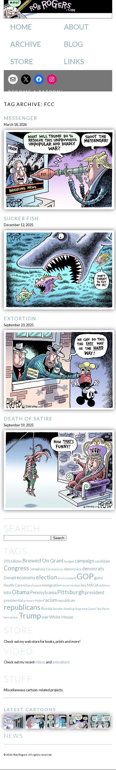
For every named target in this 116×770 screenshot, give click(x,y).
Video (18, 651)
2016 (8, 561)
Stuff (18, 678)
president (94, 592)
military (104, 585)
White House (61, 616)
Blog (73, 44)
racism (50, 600)
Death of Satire (28, 419)
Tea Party (102, 608)
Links (74, 61)
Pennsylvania (43, 592)
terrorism (11, 617)
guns (98, 577)
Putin (39, 600)
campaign (84, 561)
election (46, 577)
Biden (17, 561)
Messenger (20, 118)
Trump (30, 615)
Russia (46, 608)
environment (66, 578)
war (45, 616)
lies (84, 585)
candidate (102, 561)
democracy (72, 569)
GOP (85, 576)
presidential (13, 600)
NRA (7, 592)
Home (21, 26)
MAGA (93, 585)
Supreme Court (85, 608)
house (37, 585)
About (76, 26)
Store (21, 61)
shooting (68, 608)
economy (26, 577)
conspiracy (37, 569)
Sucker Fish (21, 218)
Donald (10, 577)
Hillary (27, 585)
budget (69, 561)
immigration (52, 585)
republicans (22, 607)
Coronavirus (54, 569)
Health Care (13, 585)
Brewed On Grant (43, 560)
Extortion (20, 318)
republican (66, 600)
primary (29, 600)
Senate (58, 609)
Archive (25, 44)
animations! (61, 662)
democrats (93, 568)
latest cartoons (30, 709)
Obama (20, 592)
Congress (16, 568)
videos (40, 662)
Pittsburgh (70, 591)
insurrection (71, 585)
